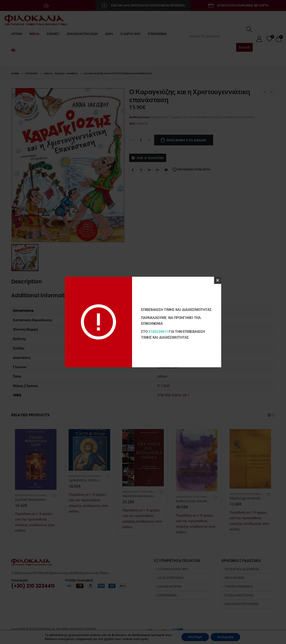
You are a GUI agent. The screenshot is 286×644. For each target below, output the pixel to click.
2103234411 (158, 331)
